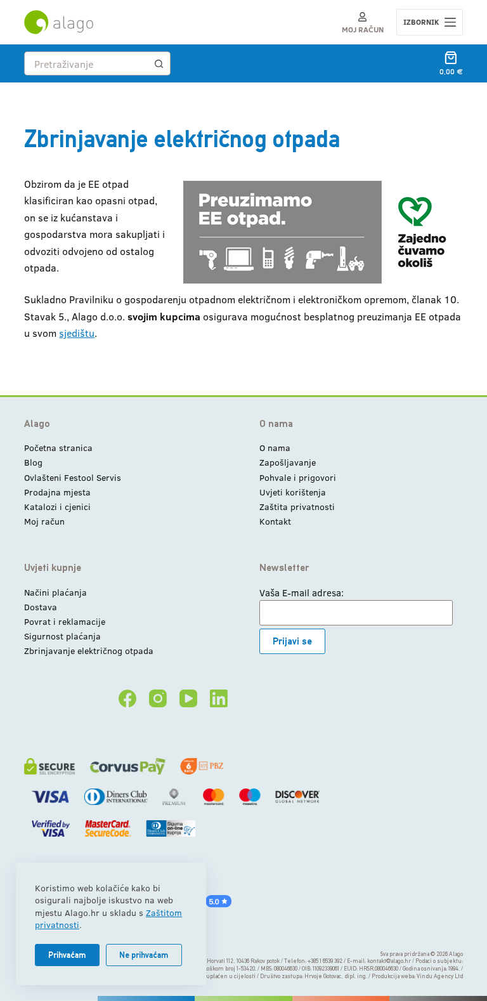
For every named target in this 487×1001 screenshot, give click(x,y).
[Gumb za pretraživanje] (158, 63)
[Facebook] (127, 698)
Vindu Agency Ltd (440, 976)
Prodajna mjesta (57, 492)
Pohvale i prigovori (297, 477)
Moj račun (44, 521)
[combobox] (86, 63)
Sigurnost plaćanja (62, 636)
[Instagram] (158, 698)
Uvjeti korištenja (292, 492)
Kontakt (275, 521)
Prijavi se (292, 641)
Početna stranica (58, 448)
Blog (33, 462)
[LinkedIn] (219, 698)
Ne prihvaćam (144, 955)
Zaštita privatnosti (297, 506)
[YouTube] (188, 698)
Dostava (40, 607)
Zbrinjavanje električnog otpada (88, 650)
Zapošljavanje (287, 462)
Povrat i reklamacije (64, 621)
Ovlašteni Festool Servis (72, 477)
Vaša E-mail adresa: (301, 592)
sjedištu (76, 332)
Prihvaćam (67, 955)
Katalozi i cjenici (57, 506)
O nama (274, 448)
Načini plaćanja (55, 592)
